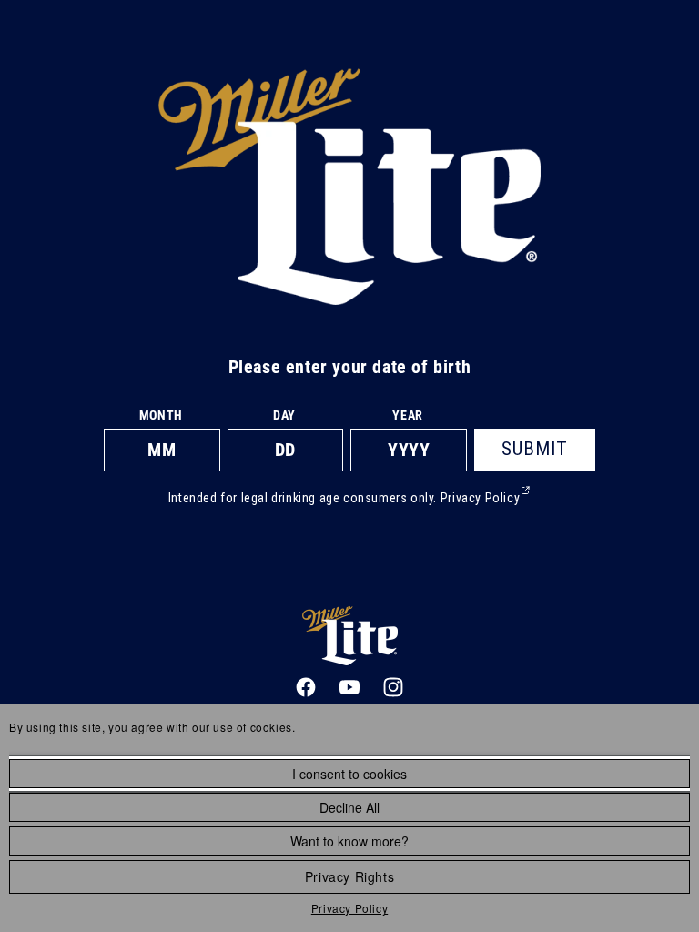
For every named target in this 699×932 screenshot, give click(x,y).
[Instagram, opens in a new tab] (393, 687)
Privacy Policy (349, 908)
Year (407, 415)
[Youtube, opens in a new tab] (349, 687)
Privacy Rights (349, 876)
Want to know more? (349, 841)
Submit (534, 449)
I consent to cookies (349, 774)
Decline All (349, 807)
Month (161, 415)
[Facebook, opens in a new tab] (306, 687)
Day (284, 415)
